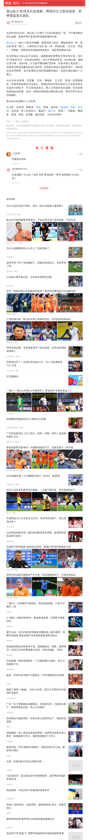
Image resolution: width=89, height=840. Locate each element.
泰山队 (10, 42)
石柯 (72, 107)
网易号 (16, 3)
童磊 (38, 107)
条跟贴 (44, 188)
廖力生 (52, 110)
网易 (8, 3)
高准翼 (64, 107)
